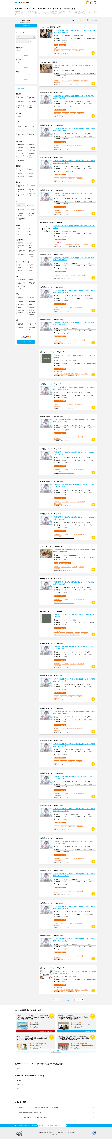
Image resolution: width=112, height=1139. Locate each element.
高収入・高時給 (21, 135)
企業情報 (41, 1132)
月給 (32, 126)
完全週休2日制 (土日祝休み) (21, 219)
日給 (26, 126)
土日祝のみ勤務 (21, 210)
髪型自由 (31, 265)
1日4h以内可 (32, 185)
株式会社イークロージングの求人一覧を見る (63, 53)
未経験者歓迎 (21, 144)
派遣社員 (31, 173)
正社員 (30, 169)
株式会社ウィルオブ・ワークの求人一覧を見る (64, 116)
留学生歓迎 (31, 153)
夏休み (19, 116)
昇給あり (31, 304)
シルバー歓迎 (21, 153)
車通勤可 (31, 279)
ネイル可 (20, 270)
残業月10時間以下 (32, 194)
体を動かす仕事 (21, 190)
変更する (26, 55)
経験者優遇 (20, 327)
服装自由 (20, 267)
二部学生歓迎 (32, 147)
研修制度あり (32, 297)
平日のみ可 (31, 209)
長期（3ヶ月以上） (21, 106)
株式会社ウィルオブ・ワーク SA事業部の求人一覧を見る (67, 246)
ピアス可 (31, 267)
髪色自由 (20, 265)
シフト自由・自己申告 (21, 214)
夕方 (30, 231)
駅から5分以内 (21, 279)
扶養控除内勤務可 (21, 186)
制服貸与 (20, 307)
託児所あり (20, 313)
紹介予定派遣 (21, 176)
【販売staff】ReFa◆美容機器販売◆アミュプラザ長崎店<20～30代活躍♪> (74, 227)
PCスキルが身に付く (21, 287)
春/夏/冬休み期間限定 (32, 106)
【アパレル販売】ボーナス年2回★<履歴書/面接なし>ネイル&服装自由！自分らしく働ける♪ (74, 129)
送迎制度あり (32, 301)
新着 (84, 20)
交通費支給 (20, 301)
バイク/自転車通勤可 (21, 283)
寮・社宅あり (21, 304)
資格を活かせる (32, 328)
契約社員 (20, 173)
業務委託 (31, 176)
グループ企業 (63, 1132)
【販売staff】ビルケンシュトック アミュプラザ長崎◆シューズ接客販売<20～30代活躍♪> (74, 972)
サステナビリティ (52, 1132)
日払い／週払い (32, 135)
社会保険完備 (21, 310)
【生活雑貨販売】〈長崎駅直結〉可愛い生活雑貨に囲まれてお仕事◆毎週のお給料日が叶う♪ (74, 550)
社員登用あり (32, 310)
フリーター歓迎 (21, 156)
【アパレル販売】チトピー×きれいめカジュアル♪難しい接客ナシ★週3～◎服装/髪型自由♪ (74, 31)
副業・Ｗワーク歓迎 (32, 156)
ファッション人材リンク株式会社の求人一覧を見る (65, 570)
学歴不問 (20, 150)
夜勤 (30, 234)
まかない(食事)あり (21, 297)
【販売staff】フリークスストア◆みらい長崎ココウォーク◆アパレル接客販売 (74, 356)
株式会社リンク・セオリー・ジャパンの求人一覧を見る (66, 84)
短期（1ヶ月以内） (21, 102)
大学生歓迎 (20, 147)
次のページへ (79, 1000)
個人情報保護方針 (71, 1132)
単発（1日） (21, 97)
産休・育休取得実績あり (32, 313)
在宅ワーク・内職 (32, 190)
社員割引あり (32, 307)
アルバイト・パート (21, 169)
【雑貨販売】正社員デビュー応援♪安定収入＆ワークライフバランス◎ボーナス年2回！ (73, 97)
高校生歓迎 (31, 144)
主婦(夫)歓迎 (32, 150)
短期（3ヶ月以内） (32, 102)
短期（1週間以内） (32, 98)
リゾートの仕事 (21, 194)
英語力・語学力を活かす (21, 324)
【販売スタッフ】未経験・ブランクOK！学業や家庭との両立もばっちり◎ (73, 66)
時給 (19, 126)
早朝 (19, 228)
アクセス (46, 1132)
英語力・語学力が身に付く (32, 283)
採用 (59, 1132)
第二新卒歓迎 (21, 160)
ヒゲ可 (30, 270)
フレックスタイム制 (32, 214)
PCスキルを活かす (32, 324)
